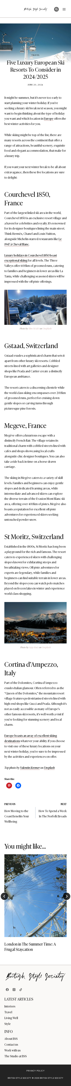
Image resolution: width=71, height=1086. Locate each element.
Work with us (12, 1050)
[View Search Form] (56, 9)
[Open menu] (64, 9)
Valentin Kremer (30, 767)
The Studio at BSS (15, 1056)
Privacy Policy (35, 1070)
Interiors (9, 1006)
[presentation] (35, 895)
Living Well (11, 1018)
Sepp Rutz (33, 647)
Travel (35, 54)
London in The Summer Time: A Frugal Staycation (30, 946)
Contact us (11, 1044)
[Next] (66, 896)
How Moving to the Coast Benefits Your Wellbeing (16, 812)
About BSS (11, 1038)
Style (7, 1023)
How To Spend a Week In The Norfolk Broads (53, 810)
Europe (48, 118)
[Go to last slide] (4, 896)
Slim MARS (33, 328)
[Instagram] (14, 990)
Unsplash (47, 328)
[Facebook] (7, 990)
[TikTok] (21, 990)
